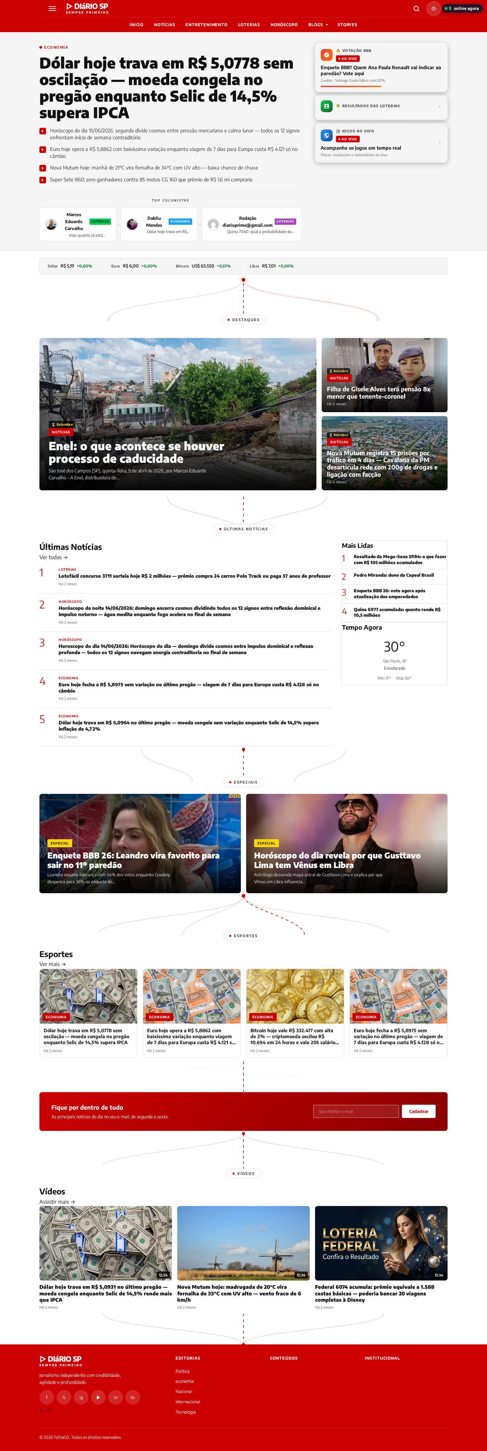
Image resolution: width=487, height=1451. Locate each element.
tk (133, 1397)
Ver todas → (53, 557)
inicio (136, 24)
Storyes (347, 24)
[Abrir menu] (53, 8)
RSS (48, 1410)
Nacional (184, 1391)
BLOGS (315, 24)
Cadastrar (418, 1111)
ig (81, 1397)
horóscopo (284, 24)
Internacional (188, 1401)
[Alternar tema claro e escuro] (433, 8)
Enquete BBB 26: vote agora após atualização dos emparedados (389, 593)
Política (182, 1371)
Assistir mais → (57, 1201)
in (115, 1397)
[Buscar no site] (416, 8)
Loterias (249, 24)
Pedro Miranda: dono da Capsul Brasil (394, 575)
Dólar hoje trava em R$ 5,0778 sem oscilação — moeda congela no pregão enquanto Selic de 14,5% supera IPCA (166, 87)
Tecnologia (186, 1412)
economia (185, 1381)
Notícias (164, 24)
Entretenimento (206, 24)
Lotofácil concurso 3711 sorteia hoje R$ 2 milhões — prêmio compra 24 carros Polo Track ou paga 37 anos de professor (195, 576)
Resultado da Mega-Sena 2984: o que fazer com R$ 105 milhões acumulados (400, 559)
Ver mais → (52, 964)
